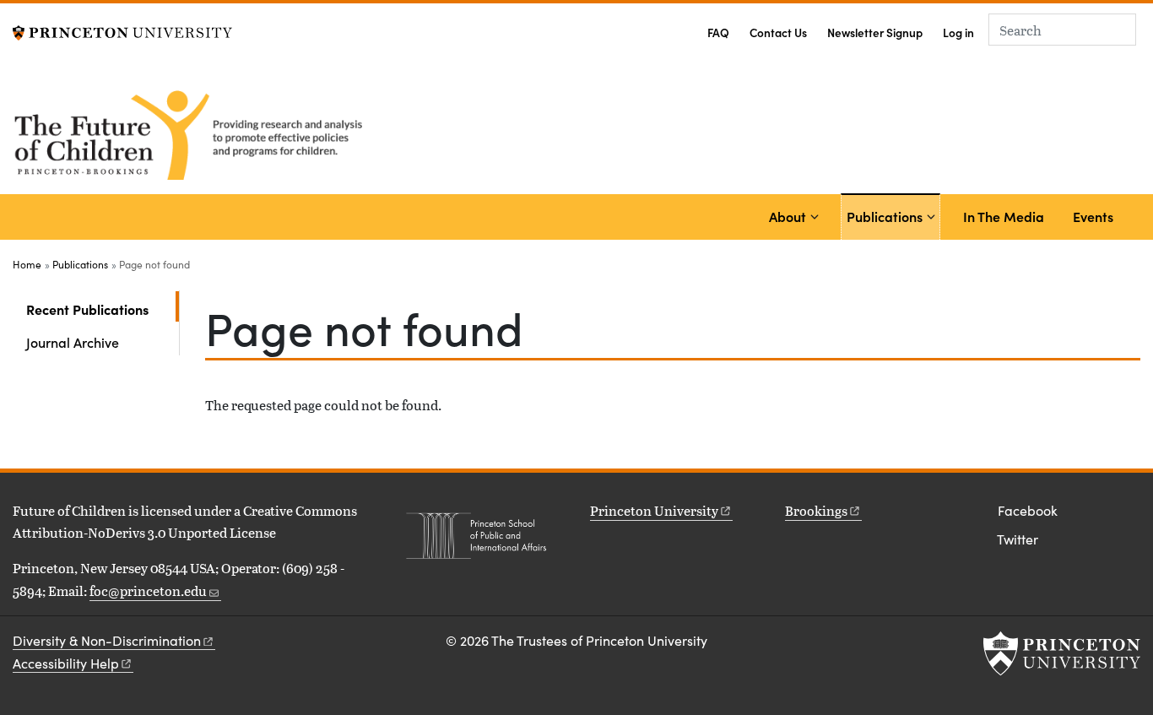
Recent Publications (102, 308)
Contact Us (778, 32)
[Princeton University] (122, 31)
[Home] (192, 132)
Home (27, 264)
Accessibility (66, 663)
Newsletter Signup (875, 32)
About (787, 216)
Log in (958, 32)
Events (1093, 216)
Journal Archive (72, 342)
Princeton (654, 510)
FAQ (718, 32)
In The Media (1003, 216)
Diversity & (107, 640)
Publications (887, 215)
